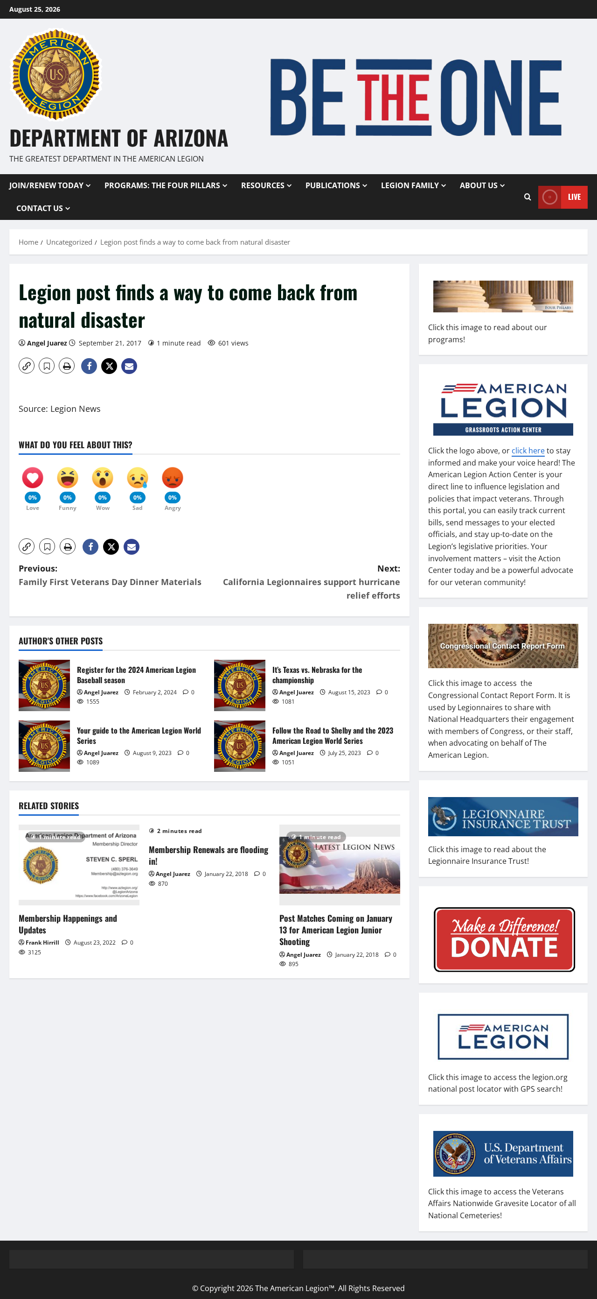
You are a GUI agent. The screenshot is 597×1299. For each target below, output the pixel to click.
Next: (311, 582)
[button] (27, 366)
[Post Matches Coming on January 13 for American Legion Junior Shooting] (339, 865)
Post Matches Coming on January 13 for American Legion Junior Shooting (335, 929)
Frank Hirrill (42, 942)
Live (574, 196)
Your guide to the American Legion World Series (44, 746)
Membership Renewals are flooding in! (208, 855)
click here (528, 450)
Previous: (110, 575)
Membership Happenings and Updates (68, 924)
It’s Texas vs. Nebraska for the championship (239, 685)
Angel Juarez (47, 343)
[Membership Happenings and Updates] (79, 865)
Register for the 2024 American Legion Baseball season (44, 685)
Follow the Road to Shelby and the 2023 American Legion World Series (239, 746)
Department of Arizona (119, 137)
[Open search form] (527, 197)
